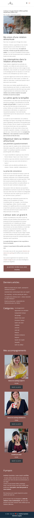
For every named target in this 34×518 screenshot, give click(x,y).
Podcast (17, 332)
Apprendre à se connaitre (21, 310)
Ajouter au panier (16, 387)
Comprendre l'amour (20, 313)
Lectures (17, 327)
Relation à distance (20, 335)
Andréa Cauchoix (23, 514)
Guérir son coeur (19, 322)
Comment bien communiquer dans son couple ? (17, 292)
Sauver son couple (19, 340)
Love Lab (17, 330)
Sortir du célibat (19, 345)
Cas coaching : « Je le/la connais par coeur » (16, 294)
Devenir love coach (20, 318)
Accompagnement (19, 308)
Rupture (17, 337)
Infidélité (17, 325)
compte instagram (8, 259)
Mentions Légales (17, 515)
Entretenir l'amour (16, 14)
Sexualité (17, 342)
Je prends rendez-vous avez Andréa (17, 268)
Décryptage (18, 315)
